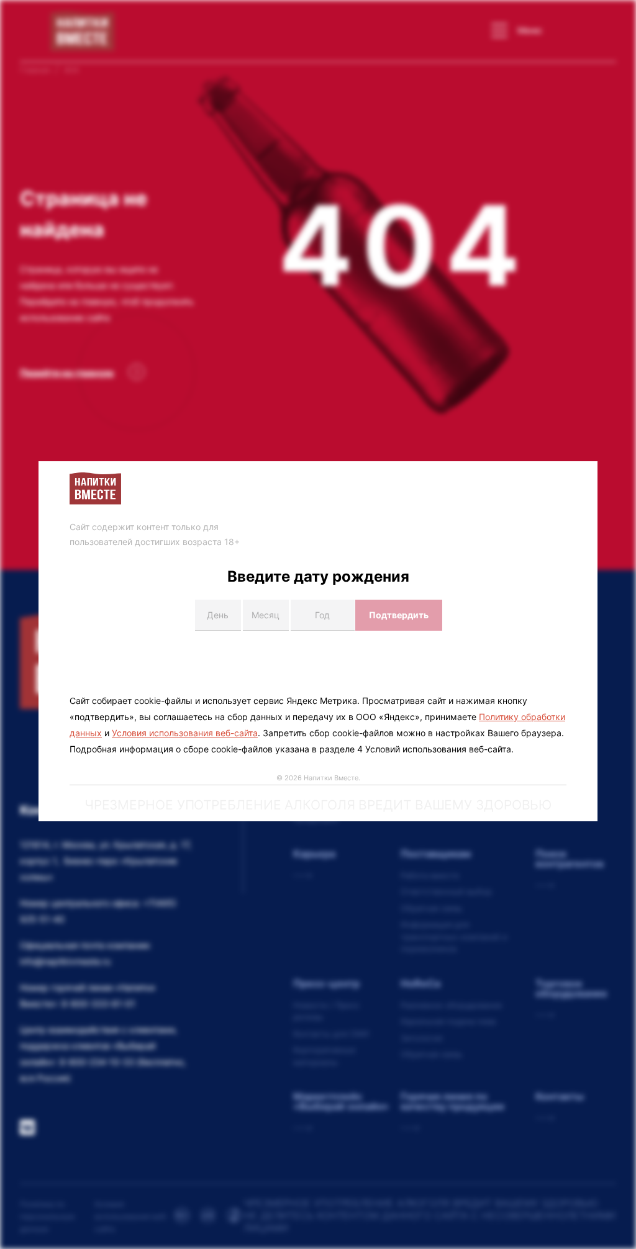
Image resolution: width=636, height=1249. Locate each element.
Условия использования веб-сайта (185, 733)
